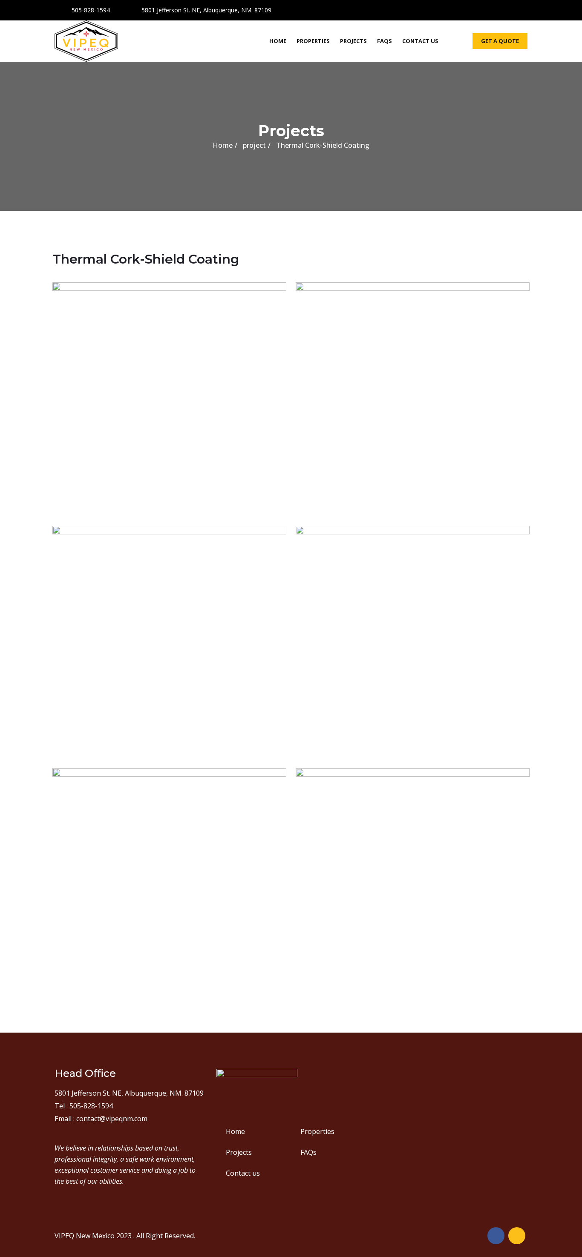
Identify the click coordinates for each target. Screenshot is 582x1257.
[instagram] (520, 9)
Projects (353, 41)
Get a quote (500, 41)
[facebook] (506, 9)
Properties (313, 41)
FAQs (384, 41)
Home (277, 41)
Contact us (420, 41)
